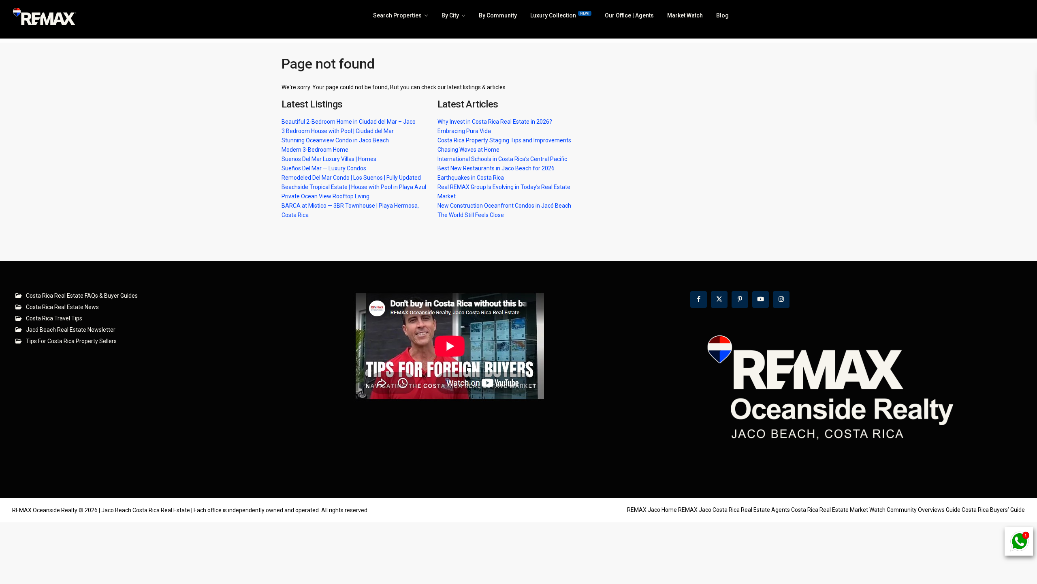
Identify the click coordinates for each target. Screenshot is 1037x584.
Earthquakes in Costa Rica (470, 177)
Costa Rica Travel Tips (54, 318)
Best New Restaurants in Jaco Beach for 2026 (496, 168)
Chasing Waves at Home (468, 149)
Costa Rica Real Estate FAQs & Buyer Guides (82, 295)
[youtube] (760, 299)
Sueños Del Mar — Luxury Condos (324, 168)
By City (450, 15)
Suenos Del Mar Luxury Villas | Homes (329, 159)
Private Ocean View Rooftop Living (325, 196)
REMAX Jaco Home (652, 510)
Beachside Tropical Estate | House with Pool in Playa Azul (354, 187)
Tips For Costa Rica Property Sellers (71, 341)
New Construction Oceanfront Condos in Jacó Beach (504, 205)
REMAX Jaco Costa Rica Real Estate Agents (734, 510)
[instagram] (781, 299)
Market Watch (685, 15)
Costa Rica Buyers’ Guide (993, 510)
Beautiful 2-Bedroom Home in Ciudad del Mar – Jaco (349, 121)
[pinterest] (740, 299)
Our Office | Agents (629, 15)
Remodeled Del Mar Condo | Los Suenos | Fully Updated (351, 177)
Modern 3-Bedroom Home (315, 149)
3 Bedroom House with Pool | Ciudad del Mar (338, 131)
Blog (722, 15)
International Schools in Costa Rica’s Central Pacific (502, 159)
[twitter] (719, 299)
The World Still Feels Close (470, 215)
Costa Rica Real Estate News (62, 307)
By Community (498, 15)
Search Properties (397, 15)
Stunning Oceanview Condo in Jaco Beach (335, 140)
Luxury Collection (559, 15)
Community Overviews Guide (923, 510)
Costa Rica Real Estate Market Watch (838, 510)
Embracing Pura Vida (464, 131)
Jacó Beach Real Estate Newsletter (70, 329)
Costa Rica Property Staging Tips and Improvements (504, 140)
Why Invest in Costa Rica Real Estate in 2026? (494, 121)
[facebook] (698, 299)
